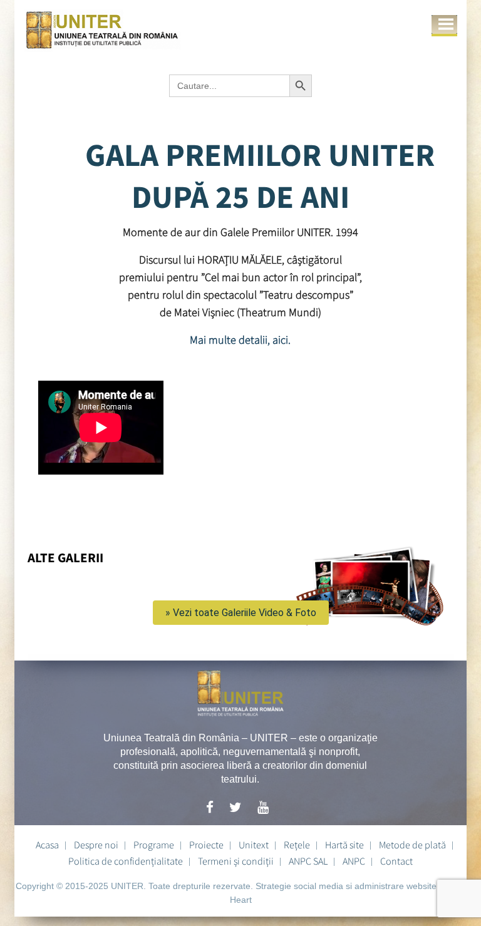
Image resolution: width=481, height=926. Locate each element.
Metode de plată (412, 844)
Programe (153, 844)
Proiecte (206, 844)
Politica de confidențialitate (125, 861)
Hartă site (344, 844)
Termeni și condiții (236, 861)
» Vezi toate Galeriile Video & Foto (240, 613)
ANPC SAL (308, 861)
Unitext (254, 844)
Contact (396, 861)
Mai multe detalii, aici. (240, 339)
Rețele (297, 844)
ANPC (354, 861)
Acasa (47, 844)
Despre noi (96, 844)
